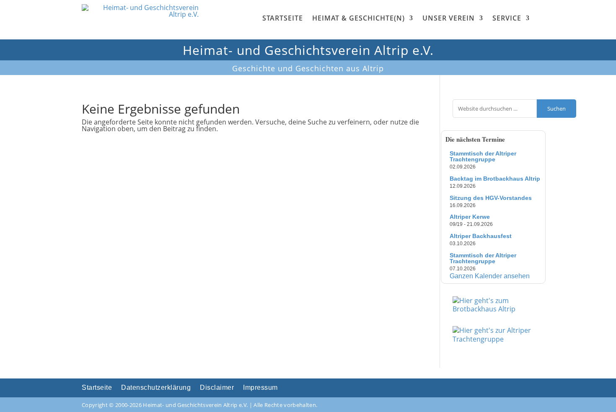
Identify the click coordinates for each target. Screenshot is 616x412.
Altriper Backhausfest (481, 236)
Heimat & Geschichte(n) (358, 18)
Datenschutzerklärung (156, 388)
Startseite (282, 18)
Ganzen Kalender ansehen (490, 276)
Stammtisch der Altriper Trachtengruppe (483, 156)
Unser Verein (448, 18)
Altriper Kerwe (470, 216)
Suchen (556, 108)
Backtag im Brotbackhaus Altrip (495, 178)
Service (506, 18)
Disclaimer (217, 388)
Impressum (260, 388)
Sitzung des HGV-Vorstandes (491, 197)
